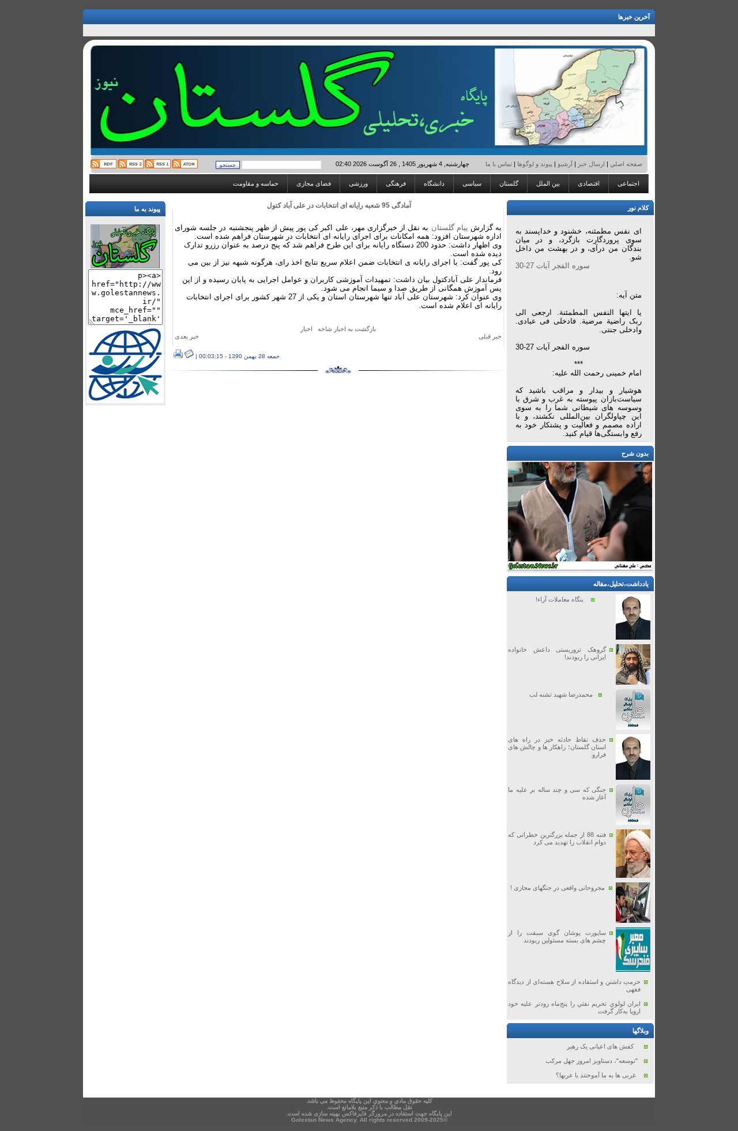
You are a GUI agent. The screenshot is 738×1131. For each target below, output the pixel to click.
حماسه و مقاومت (255, 183)
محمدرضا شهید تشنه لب (561, 694)
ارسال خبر (591, 163)
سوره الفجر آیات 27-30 (552, 265)
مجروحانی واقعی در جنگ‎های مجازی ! (557, 887)
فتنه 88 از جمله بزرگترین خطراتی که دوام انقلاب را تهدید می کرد (557, 838)
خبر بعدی (187, 336)
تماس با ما (499, 163)
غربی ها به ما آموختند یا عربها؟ (596, 1075)
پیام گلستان (449, 227)
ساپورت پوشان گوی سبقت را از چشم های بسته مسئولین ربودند (557, 936)
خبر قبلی (490, 336)
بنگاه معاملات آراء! (559, 599)
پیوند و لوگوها (534, 163)
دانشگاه (434, 183)
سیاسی (471, 183)
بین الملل (548, 183)
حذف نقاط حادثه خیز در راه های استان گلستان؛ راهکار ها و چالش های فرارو (557, 747)
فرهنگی (396, 183)
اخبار (306, 328)
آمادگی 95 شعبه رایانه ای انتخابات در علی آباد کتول (339, 205)
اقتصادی (589, 183)
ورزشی (358, 183)
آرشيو (565, 163)
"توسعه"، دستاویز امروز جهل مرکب (591, 1060)
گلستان (508, 183)
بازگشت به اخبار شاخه (347, 328)
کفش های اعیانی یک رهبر (600, 1046)
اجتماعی (628, 183)
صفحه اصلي (625, 163)
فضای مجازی (313, 183)
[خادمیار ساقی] (580, 568)
